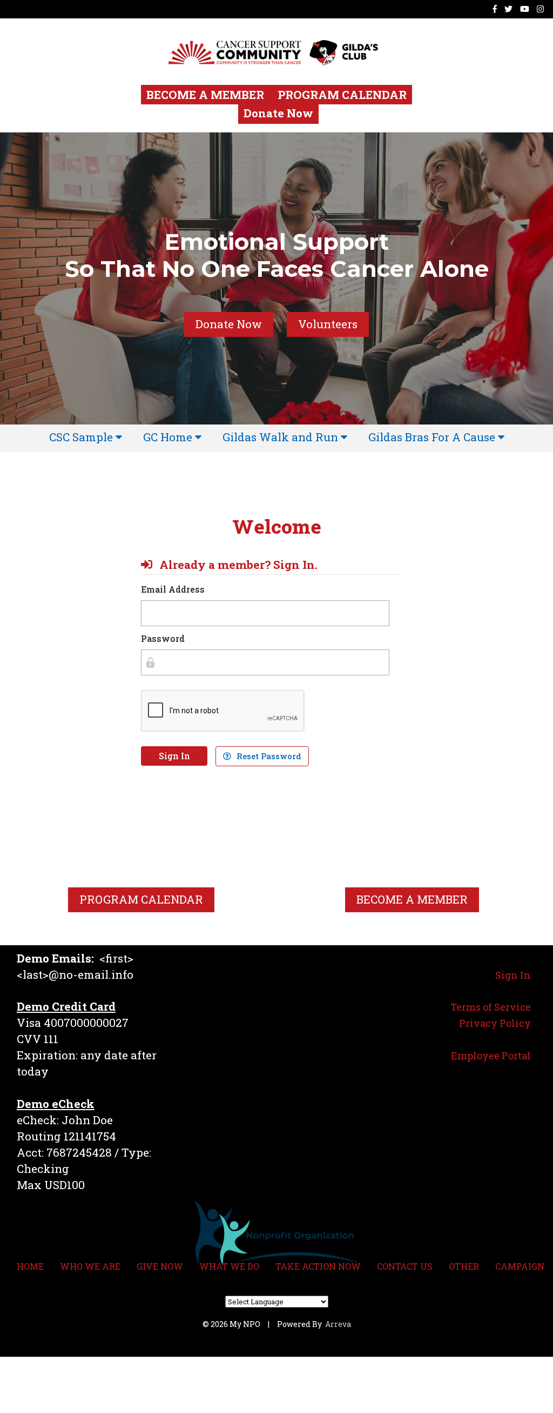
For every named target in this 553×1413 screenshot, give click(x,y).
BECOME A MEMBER (206, 94)
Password (163, 638)
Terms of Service (490, 1006)
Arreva (338, 1324)
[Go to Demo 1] (282, 51)
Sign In (174, 755)
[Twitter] (508, 8)
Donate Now (278, 113)
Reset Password (267, 756)
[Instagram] (540, 8)
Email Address (173, 589)
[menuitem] (86, 437)
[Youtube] (524, 8)
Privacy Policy (495, 1023)
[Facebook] (495, 8)
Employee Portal (491, 1055)
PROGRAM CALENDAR (342, 94)
